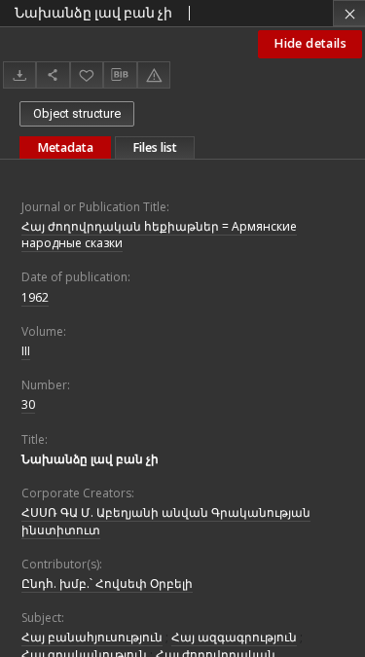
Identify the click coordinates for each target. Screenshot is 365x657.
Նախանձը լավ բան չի (90, 459)
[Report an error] (153, 74)
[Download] (19, 74)
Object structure (77, 113)
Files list (154, 147)
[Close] (349, 13)
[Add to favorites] (86, 74)
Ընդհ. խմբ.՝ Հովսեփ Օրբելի (107, 583)
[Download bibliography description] (119, 75)
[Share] (52, 74)
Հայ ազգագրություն (234, 637)
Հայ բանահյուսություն (92, 637)
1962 (35, 297)
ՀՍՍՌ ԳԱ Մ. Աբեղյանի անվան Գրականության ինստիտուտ (165, 520)
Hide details (310, 43)
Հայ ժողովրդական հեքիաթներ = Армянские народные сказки (159, 234)
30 (28, 404)
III (25, 351)
